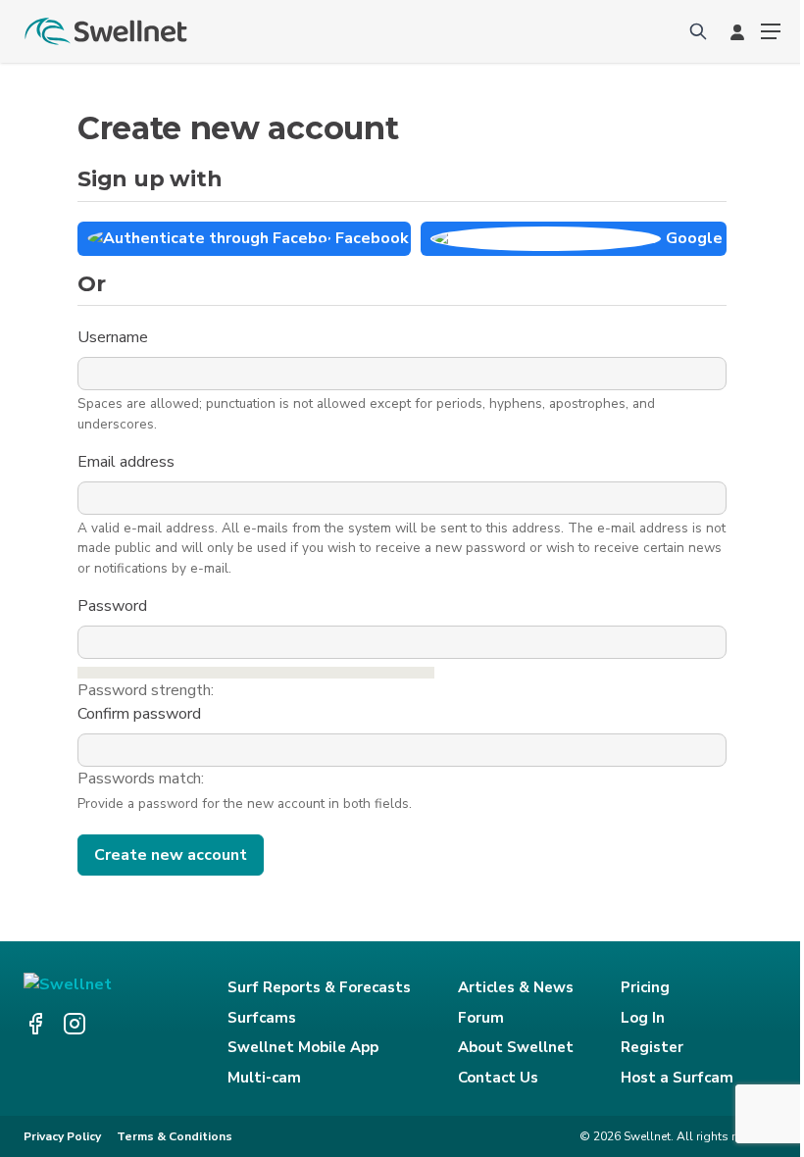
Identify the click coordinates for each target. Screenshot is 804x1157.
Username (114, 337)
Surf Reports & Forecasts (319, 987)
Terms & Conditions (174, 1136)
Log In (643, 1018)
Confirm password (141, 714)
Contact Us (498, 1077)
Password (114, 606)
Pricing (645, 987)
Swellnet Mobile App (302, 1047)
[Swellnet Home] (107, 31)
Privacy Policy (62, 1136)
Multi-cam (264, 1077)
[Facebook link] (35, 1023)
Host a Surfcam (677, 1077)
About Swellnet (516, 1047)
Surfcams (261, 1018)
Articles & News (516, 987)
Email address (127, 462)
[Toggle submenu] (770, 31)
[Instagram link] (74, 1023)
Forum (481, 1018)
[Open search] (698, 31)
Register (652, 1047)
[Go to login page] (737, 31)
